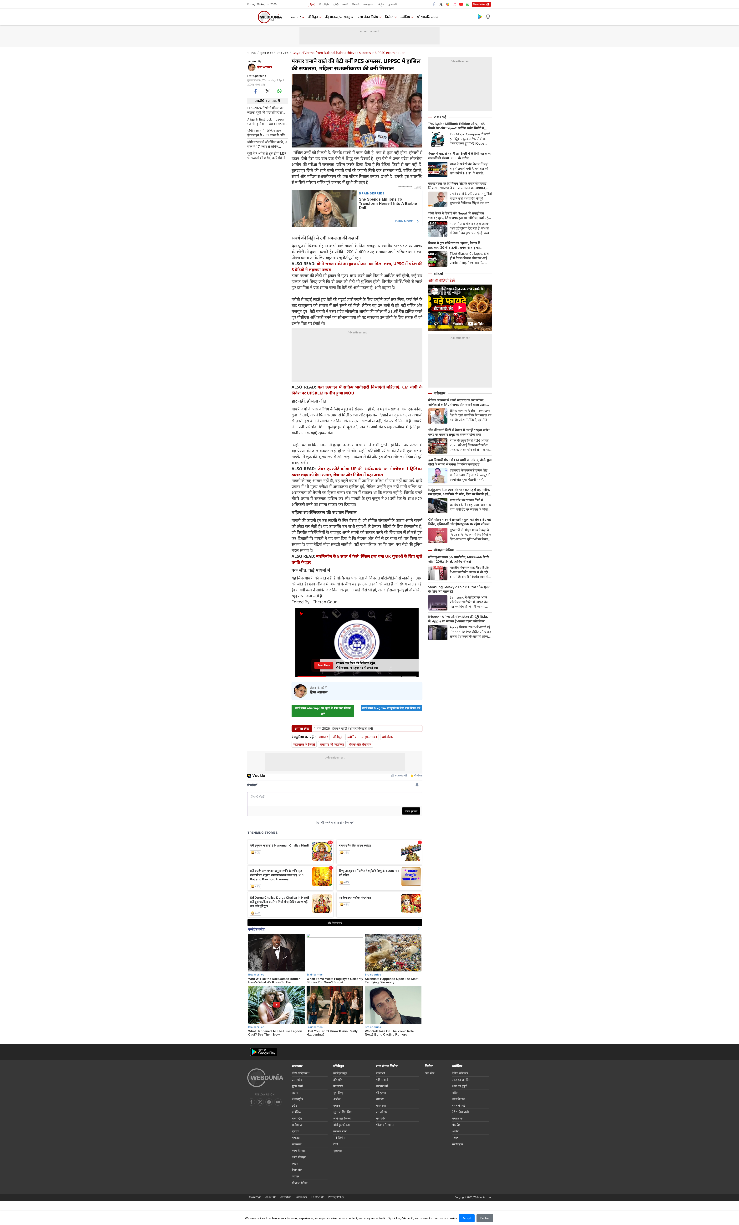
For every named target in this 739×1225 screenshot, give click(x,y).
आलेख (336, 1099)
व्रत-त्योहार (381, 1112)
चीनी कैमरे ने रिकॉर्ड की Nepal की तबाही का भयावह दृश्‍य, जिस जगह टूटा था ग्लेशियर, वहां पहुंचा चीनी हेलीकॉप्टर (459, 215)
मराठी (345, 4)
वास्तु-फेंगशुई (458, 1105)
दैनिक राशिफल (460, 1073)
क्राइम (295, 1163)
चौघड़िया (456, 1125)
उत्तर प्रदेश (283, 52)
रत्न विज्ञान (457, 1144)
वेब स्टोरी (338, 1086)
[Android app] (263, 1052)
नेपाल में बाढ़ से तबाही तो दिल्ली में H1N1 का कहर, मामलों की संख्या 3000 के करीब (460, 155)
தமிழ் (336, 4)
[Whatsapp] (468, 4)
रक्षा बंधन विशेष (368, 17)
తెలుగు (355, 4)
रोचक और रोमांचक (360, 744)
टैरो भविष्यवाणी (460, 1112)
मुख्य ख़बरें (266, 52)
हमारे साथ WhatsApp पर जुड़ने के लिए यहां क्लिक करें (323, 711)
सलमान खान (340, 1131)
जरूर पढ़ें (440, 116)
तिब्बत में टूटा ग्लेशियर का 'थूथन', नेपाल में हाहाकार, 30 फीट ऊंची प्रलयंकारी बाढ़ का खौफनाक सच (454, 245)
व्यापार (295, 1176)
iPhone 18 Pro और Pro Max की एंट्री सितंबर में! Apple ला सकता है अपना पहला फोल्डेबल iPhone (458, 619)
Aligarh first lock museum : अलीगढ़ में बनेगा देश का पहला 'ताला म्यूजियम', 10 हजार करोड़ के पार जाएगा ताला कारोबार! (266, 121)
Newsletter (479, 4)
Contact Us (317, 1197)
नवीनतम (439, 393)
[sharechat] (448, 4)
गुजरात (295, 1131)
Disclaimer (301, 1197)
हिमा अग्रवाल (264, 67)
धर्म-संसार (387, 737)
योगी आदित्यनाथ (300, 1073)
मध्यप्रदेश (297, 1118)
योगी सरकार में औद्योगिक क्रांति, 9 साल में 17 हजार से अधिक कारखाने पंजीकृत (267, 144)
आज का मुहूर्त (459, 1086)
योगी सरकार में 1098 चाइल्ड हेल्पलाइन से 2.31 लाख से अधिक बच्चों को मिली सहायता (267, 132)
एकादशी (380, 1073)
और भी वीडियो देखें (441, 280)
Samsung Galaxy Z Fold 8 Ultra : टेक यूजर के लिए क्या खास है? (459, 589)
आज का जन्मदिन (461, 1080)
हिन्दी (312, 4)
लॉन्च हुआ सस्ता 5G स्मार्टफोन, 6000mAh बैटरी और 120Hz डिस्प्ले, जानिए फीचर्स (458, 559)
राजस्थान (296, 1144)
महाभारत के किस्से (304, 744)
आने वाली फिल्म (342, 1118)
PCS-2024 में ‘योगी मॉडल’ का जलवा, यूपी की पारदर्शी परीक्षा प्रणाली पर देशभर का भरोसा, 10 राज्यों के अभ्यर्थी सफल (266, 110)
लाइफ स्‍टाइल (369, 737)
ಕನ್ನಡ (381, 4)
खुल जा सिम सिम (342, 1112)
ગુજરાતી (392, 4)
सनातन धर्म (382, 1086)
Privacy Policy (336, 1197)
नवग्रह (455, 1138)
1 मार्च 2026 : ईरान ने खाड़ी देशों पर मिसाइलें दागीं (343, 728)
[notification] (488, 16)
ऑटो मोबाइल (299, 1157)
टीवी (335, 1144)
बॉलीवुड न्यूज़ (340, 1073)
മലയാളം (369, 4)
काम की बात (299, 1150)
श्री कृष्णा (381, 1092)
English (324, 4)
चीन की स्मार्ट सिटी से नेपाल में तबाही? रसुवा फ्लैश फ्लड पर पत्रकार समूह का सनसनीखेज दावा (458, 432)
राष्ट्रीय (295, 1092)
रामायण (380, 1099)
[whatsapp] (279, 91)
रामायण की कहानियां (332, 744)
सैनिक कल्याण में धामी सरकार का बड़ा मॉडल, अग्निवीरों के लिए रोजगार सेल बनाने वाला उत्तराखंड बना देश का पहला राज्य (459, 402)
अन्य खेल (429, 1073)
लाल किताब (458, 1099)
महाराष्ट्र (296, 1138)
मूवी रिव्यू (338, 1092)
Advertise (285, 1197)
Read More (324, 665)
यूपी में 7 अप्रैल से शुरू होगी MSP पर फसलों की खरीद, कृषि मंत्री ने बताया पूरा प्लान (267, 155)
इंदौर (294, 1105)
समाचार (296, 17)
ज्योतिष (405, 17)
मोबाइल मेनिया (444, 550)
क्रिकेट (389, 17)
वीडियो (438, 273)
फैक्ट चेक (297, 1170)
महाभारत (381, 1105)
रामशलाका (457, 1118)
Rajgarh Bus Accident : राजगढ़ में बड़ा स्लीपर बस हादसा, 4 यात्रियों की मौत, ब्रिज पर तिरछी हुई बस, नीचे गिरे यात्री (459, 491)
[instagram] (454, 4)
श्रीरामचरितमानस (428, 17)
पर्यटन (336, 1105)
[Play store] (480, 16)
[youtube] (461, 4)
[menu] (251, 17)
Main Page (255, 1197)
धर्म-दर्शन (380, 1118)
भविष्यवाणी (382, 1080)
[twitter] (441, 4)
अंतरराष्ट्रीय (297, 1099)
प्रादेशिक (296, 1112)
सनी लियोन (339, 1138)
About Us (270, 1197)
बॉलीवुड (313, 17)
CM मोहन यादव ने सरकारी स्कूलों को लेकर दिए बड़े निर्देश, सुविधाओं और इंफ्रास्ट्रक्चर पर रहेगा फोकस (459, 521)
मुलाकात (338, 1150)
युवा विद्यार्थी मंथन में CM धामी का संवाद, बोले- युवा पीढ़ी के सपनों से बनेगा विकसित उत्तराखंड (460, 462)
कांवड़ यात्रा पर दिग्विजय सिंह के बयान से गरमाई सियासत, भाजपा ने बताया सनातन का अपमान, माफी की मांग (457, 185)
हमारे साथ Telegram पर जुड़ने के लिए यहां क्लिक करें (391, 708)
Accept (466, 1218)
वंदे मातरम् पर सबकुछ (339, 17)
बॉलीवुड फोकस (341, 1125)
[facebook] (434, 4)
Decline (484, 1218)
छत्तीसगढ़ (297, 1125)
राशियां (455, 1092)
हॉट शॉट (337, 1080)
